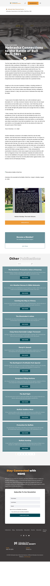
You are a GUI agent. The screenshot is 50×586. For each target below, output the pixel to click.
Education (27, 530)
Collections (8, 530)
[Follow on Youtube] (29, 536)
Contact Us (28, 549)
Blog (13, 530)
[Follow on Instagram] (24, 536)
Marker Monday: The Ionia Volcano (25, 216)
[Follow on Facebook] (21, 536)
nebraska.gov (27, 556)
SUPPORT (28, 547)
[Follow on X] (26, 536)
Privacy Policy (45, 530)
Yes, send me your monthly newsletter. (20, 511)
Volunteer (38, 530)
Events (33, 530)
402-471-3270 (9, 549)
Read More (25, 277)
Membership (19, 530)
